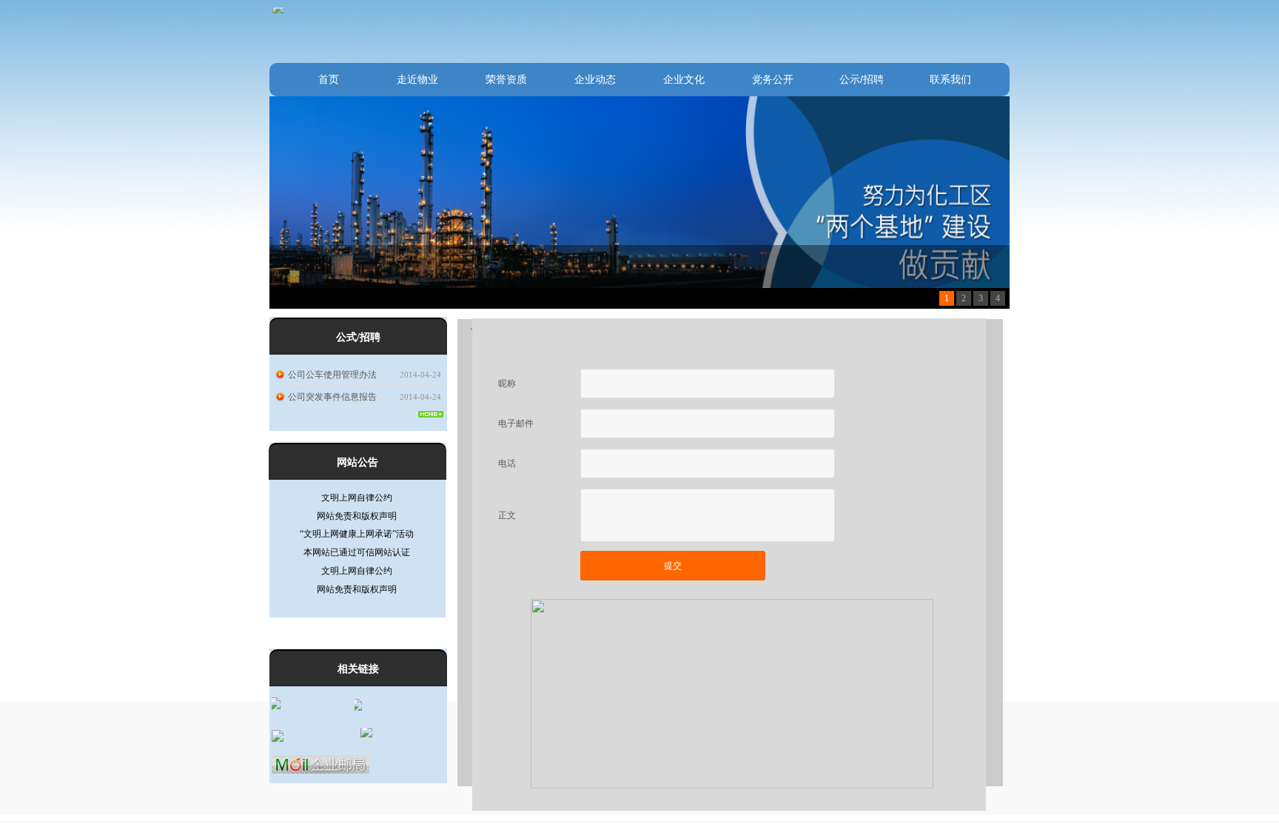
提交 (673, 565)
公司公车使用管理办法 (332, 374)
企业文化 (684, 79)
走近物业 (417, 79)
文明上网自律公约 (356, 558)
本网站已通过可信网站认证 (356, 540)
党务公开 (772, 79)
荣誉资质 (506, 79)
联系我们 (950, 79)
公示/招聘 (861, 79)
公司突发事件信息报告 (332, 397)
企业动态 (595, 79)
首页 (328, 79)
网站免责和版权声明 (357, 503)
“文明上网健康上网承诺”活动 (357, 521)
